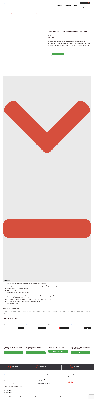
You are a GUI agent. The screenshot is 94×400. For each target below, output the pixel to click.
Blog (75, 5)
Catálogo (59, 5)
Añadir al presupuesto (58, 54)
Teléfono (76, 366)
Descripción (6, 280)
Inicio (5, 13)
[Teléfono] (71, 366)
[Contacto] (9, 367)
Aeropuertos (10, 13)
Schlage (54, 37)
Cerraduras (16, 13)
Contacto (68, 5)
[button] (47, 179)
